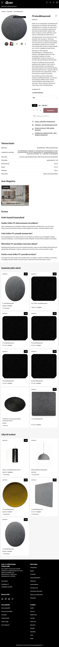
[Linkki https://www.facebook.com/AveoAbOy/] (2, 599)
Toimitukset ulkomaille (36, 591)
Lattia (31, 635)
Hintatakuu (33, 598)
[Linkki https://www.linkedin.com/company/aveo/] (9, 599)
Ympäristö (32, 574)
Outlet (32, 638)
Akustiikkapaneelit (18, 11)
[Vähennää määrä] (33, 110)
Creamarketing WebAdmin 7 (36, 645)
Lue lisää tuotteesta (37, 92)
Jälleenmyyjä (4, 621)
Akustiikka (9, 11)
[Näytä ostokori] (57, 2)
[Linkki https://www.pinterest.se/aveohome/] (12, 599)
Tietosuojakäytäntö (35, 577)
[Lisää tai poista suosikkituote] (56, 16)
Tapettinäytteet (34, 584)
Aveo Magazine (5, 625)
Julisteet (32, 618)
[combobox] (49, 97)
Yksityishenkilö (5, 618)
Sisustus (32, 611)
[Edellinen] (3, 43)
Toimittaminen (34, 588)
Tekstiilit (32, 628)
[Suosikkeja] (50, 2)
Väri (34, 97)
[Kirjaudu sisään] (53, 2)
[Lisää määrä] (40, 110)
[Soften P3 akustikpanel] (14, 28)
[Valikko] (2, 2)
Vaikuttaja (4, 615)
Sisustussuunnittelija (7, 611)
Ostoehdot (33, 581)
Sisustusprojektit (5, 608)
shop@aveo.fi (5, 584)
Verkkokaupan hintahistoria (42, 116)
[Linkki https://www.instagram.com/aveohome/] (5, 599)
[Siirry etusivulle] (9, 2)
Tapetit (32, 608)
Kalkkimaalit (33, 615)
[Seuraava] (25, 43)
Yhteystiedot (33, 567)
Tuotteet (4, 11)
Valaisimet (33, 621)
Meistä (32, 571)
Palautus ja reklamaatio (36, 594)
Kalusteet (32, 625)
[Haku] (46, 2)
